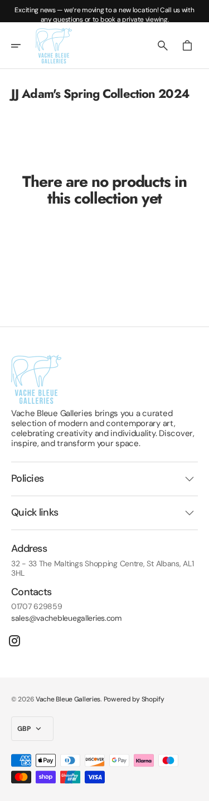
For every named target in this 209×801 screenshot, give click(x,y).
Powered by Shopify (134, 699)
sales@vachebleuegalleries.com (66, 618)
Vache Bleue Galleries (68, 699)
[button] (23, 45)
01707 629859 (36, 606)
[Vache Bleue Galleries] (54, 46)
